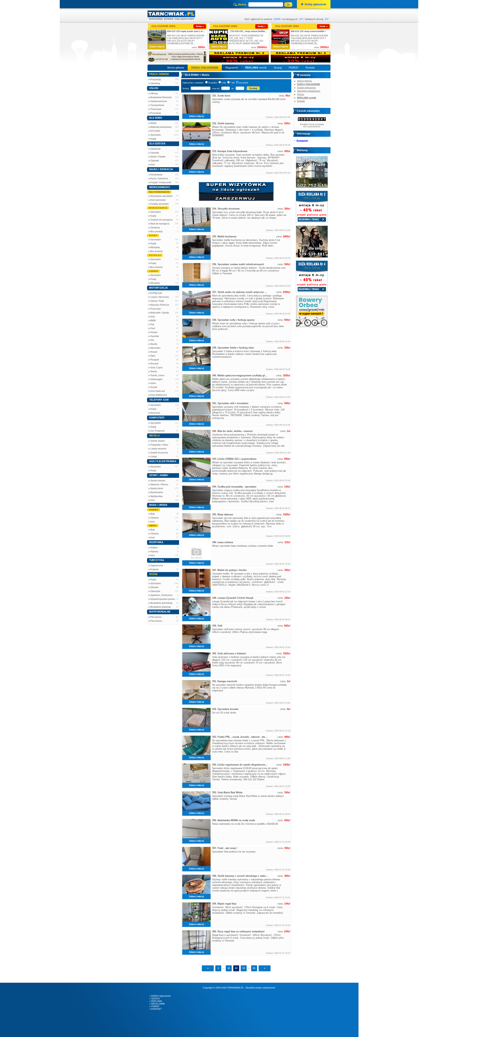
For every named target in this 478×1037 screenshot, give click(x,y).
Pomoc (300, 94)
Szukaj (278, 67)
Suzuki (153, 387)
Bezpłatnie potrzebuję (161, 603)
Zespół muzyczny (159, 452)
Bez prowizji (156, 231)
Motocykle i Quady (159, 312)
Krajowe (154, 569)
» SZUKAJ (154, 998)
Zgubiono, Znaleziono (161, 595)
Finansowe (156, 109)
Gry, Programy (157, 431)
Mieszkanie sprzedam (161, 196)
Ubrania (154, 517)
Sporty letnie (156, 488)
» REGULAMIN (157, 1003)
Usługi (153, 456)
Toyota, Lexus (157, 375)
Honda (153, 332)
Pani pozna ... (157, 621)
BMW (153, 320)
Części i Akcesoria (159, 297)
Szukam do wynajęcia (161, 219)
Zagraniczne (156, 565)
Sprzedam (155, 135)
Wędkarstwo (156, 496)
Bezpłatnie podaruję (160, 607)
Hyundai (154, 336)
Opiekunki (155, 149)
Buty (152, 514)
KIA (152, 340)
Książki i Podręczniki (160, 182)
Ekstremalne (156, 492)
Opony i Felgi (157, 301)
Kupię (153, 139)
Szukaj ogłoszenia (306, 87)
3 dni (223, 83)
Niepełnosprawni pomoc (162, 599)
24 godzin (212, 83)
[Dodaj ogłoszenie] (313, 4)
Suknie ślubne (157, 441)
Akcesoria (155, 413)
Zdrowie (154, 587)
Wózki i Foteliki (157, 156)
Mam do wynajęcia (159, 223)
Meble (153, 123)
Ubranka (154, 153)
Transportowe (157, 105)
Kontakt (310, 67)
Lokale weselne (158, 448)
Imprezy (154, 551)
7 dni (232, 83)
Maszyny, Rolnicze (159, 305)
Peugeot (154, 359)
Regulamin (231, 67)
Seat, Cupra (156, 367)
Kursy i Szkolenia (159, 178)
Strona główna (175, 67)
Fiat (152, 324)
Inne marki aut (157, 391)
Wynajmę (155, 247)
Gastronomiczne (158, 101)
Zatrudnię (155, 83)
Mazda (153, 344)
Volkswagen (156, 379)
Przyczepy (155, 308)
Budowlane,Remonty (161, 97)
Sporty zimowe (157, 480)
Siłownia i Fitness (159, 484)
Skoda (153, 371)
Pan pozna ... (157, 617)
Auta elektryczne (158, 395)
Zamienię (155, 227)
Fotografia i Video (159, 444)
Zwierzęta (155, 591)
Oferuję (154, 93)
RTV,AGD (155, 131)
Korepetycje (156, 174)
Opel (152, 355)
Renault (154, 363)
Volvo (153, 383)
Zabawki (154, 160)
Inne (152, 164)
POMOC (294, 67)
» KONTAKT (155, 1009)
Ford (152, 328)
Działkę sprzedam (159, 204)
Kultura (154, 547)
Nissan (153, 352)
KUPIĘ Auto (156, 293)
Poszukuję (155, 79)
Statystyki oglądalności (308, 91)
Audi (152, 316)
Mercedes (155, 348)
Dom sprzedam (158, 200)
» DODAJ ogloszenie (160, 996)
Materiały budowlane (161, 127)
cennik (256, 67)
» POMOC (154, 1006)
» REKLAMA (155, 1001)
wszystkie (243, 83)
